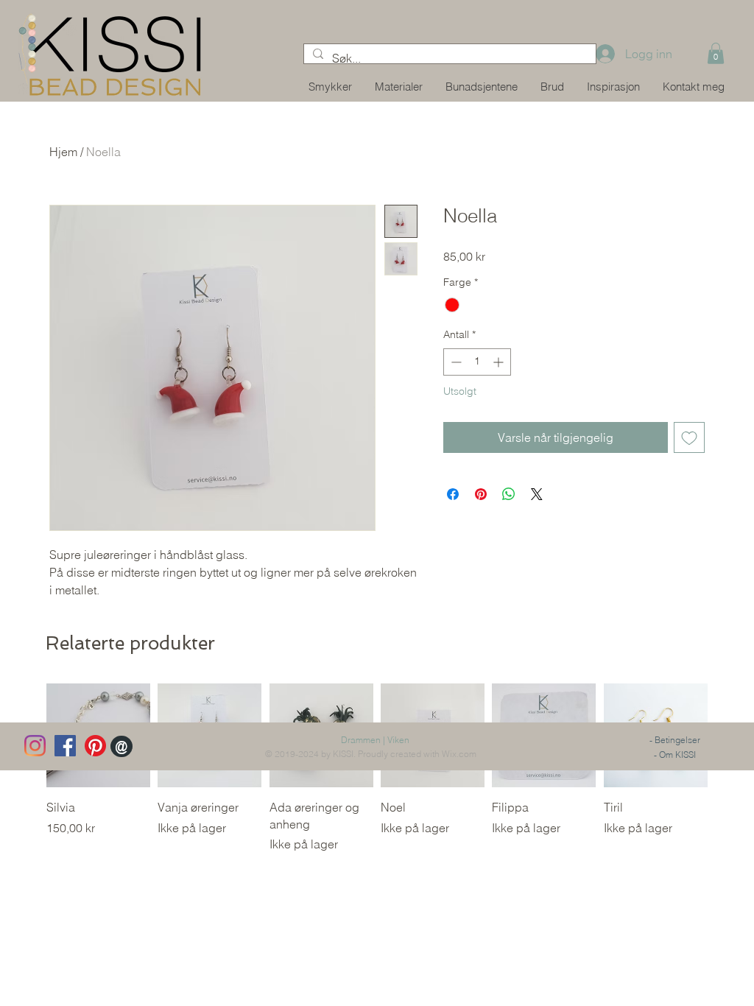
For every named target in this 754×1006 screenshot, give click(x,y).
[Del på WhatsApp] (509, 494)
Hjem (63, 151)
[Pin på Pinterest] (481, 494)
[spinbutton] (477, 362)
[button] (716, 53)
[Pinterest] (95, 745)
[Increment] (499, 362)
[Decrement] (454, 362)
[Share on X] (537, 494)
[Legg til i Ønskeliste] (689, 437)
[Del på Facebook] (453, 494)
